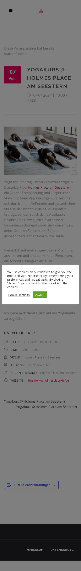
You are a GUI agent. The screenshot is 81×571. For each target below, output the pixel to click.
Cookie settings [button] (19, 295)
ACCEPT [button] (40, 294)
